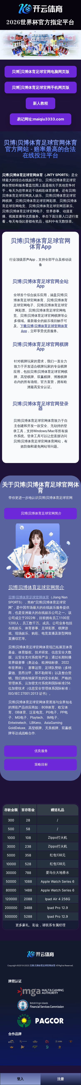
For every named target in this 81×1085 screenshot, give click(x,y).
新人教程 (40, 103)
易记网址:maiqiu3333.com (40, 119)
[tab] (40, 513)
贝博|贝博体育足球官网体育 (28, 597)
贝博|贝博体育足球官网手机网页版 (40, 87)
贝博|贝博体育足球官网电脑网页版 (40, 71)
